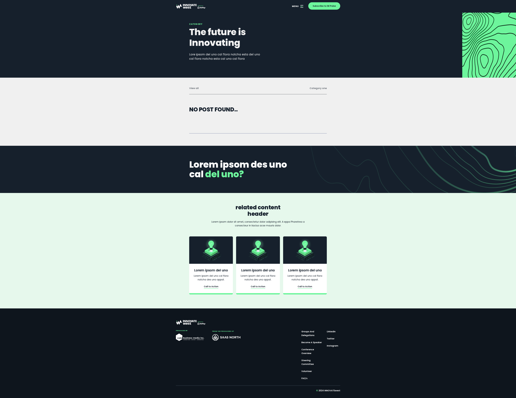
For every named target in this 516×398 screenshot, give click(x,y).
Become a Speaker (311, 342)
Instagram (332, 345)
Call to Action (211, 286)
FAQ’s (304, 378)
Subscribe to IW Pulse (324, 6)
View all (194, 88)
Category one (318, 88)
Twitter (330, 338)
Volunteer (306, 371)
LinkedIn (331, 331)
